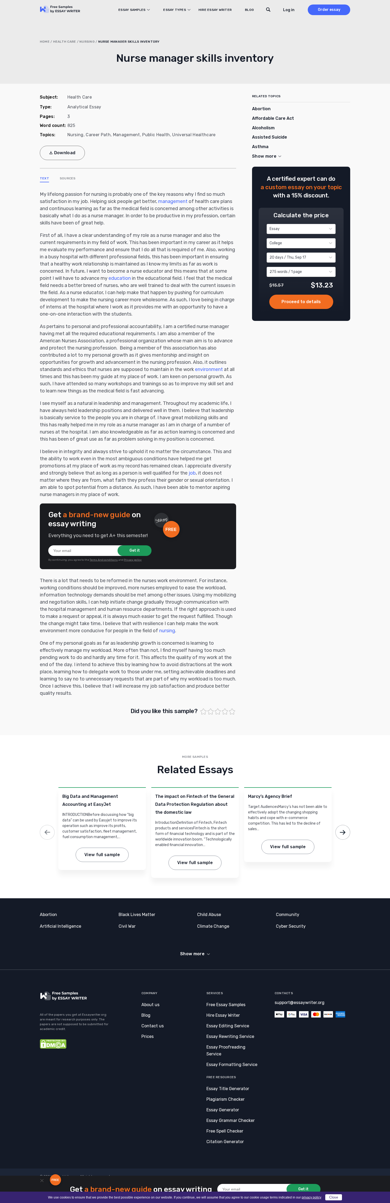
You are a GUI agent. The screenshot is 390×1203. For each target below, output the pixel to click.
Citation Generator (225, 1141)
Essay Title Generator (227, 1088)
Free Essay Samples (225, 1004)
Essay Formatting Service (231, 1064)
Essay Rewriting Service (230, 1036)
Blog (249, 10)
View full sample (102, 854)
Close (333, 1197)
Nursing (87, 41)
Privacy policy (133, 559)
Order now (301, 302)
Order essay (329, 9)
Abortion (261, 108)
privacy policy (311, 1197)
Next (342, 832)
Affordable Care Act (273, 118)
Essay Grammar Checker (230, 1120)
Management (126, 134)
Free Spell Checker (224, 1131)
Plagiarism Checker (225, 1099)
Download (65, 152)
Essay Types (174, 10)
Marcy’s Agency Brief (270, 796)
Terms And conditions (104, 559)
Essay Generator (222, 1109)
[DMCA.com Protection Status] (53, 1047)
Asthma (260, 146)
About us (150, 1004)
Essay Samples (131, 10)
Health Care (64, 41)
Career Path (98, 134)
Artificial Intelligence (60, 926)
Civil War (127, 926)
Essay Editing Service (227, 1025)
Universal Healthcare (193, 134)
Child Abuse (209, 914)
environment (209, 369)
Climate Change (213, 926)
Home (45, 41)
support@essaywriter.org (299, 1002)
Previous (47, 832)
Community (287, 914)
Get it (134, 550)
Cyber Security (291, 926)
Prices (147, 1036)
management (173, 201)
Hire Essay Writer (215, 10)
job (192, 473)
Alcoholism (263, 127)
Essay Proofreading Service (225, 1050)
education (120, 278)
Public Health (156, 134)
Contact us (152, 1025)
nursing (167, 631)
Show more (192, 953)
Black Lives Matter (137, 914)
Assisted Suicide (269, 137)
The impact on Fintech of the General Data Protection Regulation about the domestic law (194, 804)
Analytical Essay (84, 106)
